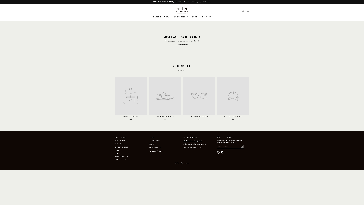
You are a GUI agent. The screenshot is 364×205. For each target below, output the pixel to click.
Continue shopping (182, 44)
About (194, 17)
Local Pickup (181, 17)
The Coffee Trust (121, 147)
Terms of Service (121, 157)
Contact (206, 17)
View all (182, 70)
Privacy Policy (120, 160)
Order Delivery (161, 17)
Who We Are (119, 144)
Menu (117, 150)
